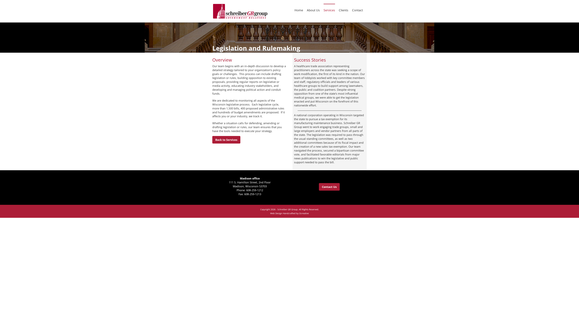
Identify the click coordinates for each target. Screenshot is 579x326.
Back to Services (226, 140)
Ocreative (304, 213)
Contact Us (329, 187)
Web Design (276, 213)
